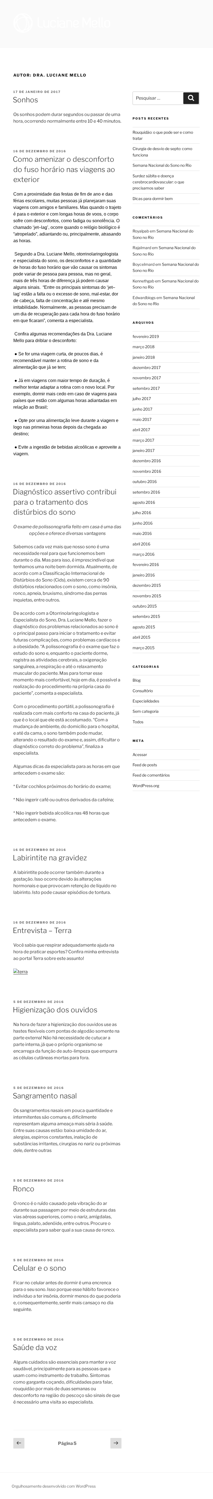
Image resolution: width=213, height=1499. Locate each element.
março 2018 (143, 346)
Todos (138, 721)
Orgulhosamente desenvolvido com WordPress (54, 1486)
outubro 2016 (145, 481)
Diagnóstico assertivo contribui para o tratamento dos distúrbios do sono (64, 501)
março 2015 (143, 647)
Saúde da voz (35, 1347)
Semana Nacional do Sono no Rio (162, 165)
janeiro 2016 (144, 575)
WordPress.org (146, 785)
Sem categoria (146, 711)
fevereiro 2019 (146, 336)
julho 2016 (142, 512)
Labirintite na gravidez (50, 857)
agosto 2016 (144, 502)
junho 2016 (143, 523)
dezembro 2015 (147, 585)
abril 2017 (141, 429)
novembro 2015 (147, 595)
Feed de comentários (151, 775)
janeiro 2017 (143, 450)
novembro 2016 (147, 471)
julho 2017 (142, 398)
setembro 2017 (146, 388)
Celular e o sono (39, 1268)
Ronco (23, 1188)
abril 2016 (141, 544)
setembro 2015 (146, 616)
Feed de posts (145, 764)
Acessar (140, 754)
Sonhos (25, 99)
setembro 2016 (146, 492)
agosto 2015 (144, 627)
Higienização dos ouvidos (55, 1009)
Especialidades (146, 701)
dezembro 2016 (147, 460)
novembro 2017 (147, 377)
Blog (137, 680)
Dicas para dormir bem (153, 198)
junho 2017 (142, 409)
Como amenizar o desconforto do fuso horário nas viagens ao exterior (64, 169)
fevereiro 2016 (146, 564)
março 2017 (143, 440)
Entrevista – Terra (42, 930)
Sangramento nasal (45, 1095)
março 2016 (143, 554)
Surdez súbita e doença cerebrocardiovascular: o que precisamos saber (158, 182)
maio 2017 (142, 419)
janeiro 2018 (144, 357)
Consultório (143, 690)
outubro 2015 (145, 606)
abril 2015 (141, 637)
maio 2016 (142, 533)
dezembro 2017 (147, 367)
